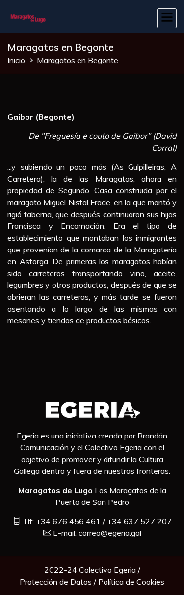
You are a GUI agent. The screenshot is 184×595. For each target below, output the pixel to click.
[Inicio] (29, 17)
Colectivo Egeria (107, 570)
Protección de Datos (56, 582)
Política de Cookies (131, 582)
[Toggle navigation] (167, 18)
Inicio (16, 60)
